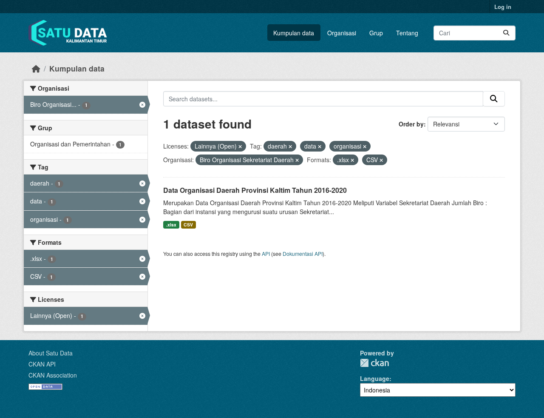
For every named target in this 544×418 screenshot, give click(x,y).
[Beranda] (36, 68)
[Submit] (506, 33)
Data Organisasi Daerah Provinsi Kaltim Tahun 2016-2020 (255, 190)
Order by (411, 124)
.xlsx (171, 224)
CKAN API (42, 364)
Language (374, 378)
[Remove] (240, 146)
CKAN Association (52, 375)
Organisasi (341, 33)
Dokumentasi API (303, 253)
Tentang (407, 33)
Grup (376, 33)
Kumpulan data (293, 33)
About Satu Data (50, 353)
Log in (502, 7)
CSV (188, 224)
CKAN (374, 362)
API (266, 253)
